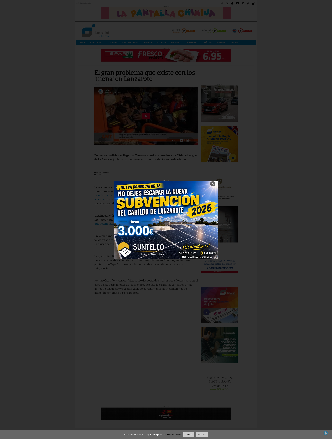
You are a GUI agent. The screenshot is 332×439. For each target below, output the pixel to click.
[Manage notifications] (326, 433)
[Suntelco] (166, 220)
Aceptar (188, 435)
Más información (174, 435)
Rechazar (202, 435)
